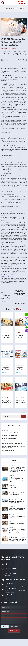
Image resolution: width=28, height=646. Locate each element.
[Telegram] (26, 324)
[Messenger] (26, 317)
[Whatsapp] (26, 327)
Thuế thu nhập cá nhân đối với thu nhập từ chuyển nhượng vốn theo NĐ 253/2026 (17, 531)
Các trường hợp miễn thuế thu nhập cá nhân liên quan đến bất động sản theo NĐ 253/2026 (17, 539)
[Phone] (26, 314)
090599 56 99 (7, 575)
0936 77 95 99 (7, 570)
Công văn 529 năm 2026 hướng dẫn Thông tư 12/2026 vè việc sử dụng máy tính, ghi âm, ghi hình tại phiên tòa (17, 469)
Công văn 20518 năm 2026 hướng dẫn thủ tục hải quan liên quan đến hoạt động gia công (16, 479)
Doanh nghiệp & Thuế (18, 8)
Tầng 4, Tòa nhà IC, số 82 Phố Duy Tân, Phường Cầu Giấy (15, 586)
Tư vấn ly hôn (12, 487)
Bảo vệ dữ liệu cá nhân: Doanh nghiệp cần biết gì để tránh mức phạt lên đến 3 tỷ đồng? (17, 509)
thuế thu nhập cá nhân (8, 276)
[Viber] (26, 330)
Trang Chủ (7, 8)
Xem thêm (4, 340)
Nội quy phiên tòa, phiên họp (16, 523)
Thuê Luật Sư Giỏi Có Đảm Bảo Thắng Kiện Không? (17, 493)
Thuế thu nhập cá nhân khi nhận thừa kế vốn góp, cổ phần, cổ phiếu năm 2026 (17, 501)
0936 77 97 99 (7, 566)
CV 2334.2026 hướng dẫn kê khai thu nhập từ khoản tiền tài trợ (13, 41)
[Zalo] (26, 320)
